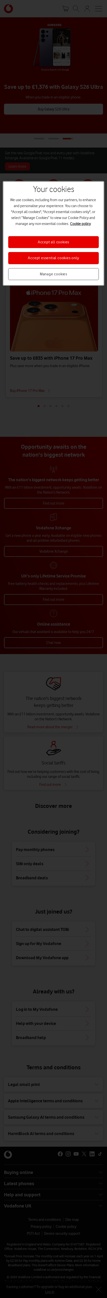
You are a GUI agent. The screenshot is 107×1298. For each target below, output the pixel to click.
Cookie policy (80, 224)
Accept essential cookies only (53, 258)
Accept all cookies (53, 242)
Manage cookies (53, 274)
